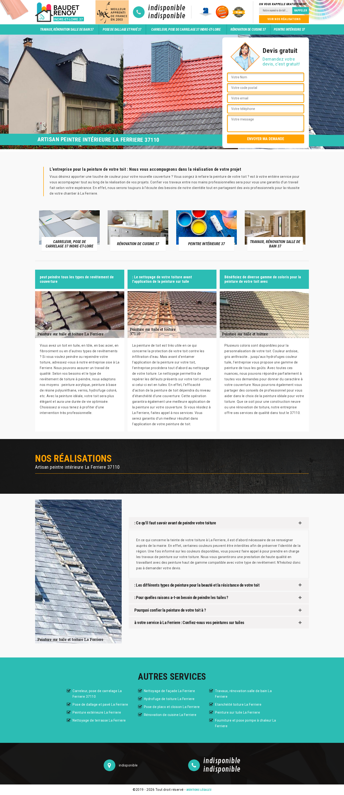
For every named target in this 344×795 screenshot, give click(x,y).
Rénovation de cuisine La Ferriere (170, 715)
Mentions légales (199, 789)
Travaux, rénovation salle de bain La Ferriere (243, 693)
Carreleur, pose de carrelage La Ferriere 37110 (97, 693)
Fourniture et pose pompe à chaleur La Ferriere (245, 723)
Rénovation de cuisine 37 (248, 29)
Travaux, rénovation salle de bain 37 (67, 29)
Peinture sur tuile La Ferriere (237, 712)
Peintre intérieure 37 (289, 29)
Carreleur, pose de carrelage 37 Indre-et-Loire (186, 29)
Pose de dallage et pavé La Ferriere (100, 704)
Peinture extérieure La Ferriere (97, 712)
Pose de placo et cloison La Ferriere (172, 707)
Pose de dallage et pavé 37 (122, 29)
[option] (79, 230)
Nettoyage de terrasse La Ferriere (99, 720)
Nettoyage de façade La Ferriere (169, 691)
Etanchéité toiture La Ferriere (238, 704)
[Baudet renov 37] (60, 12)
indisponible (166, 8)
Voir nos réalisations (284, 19)
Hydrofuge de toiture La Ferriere (169, 699)
